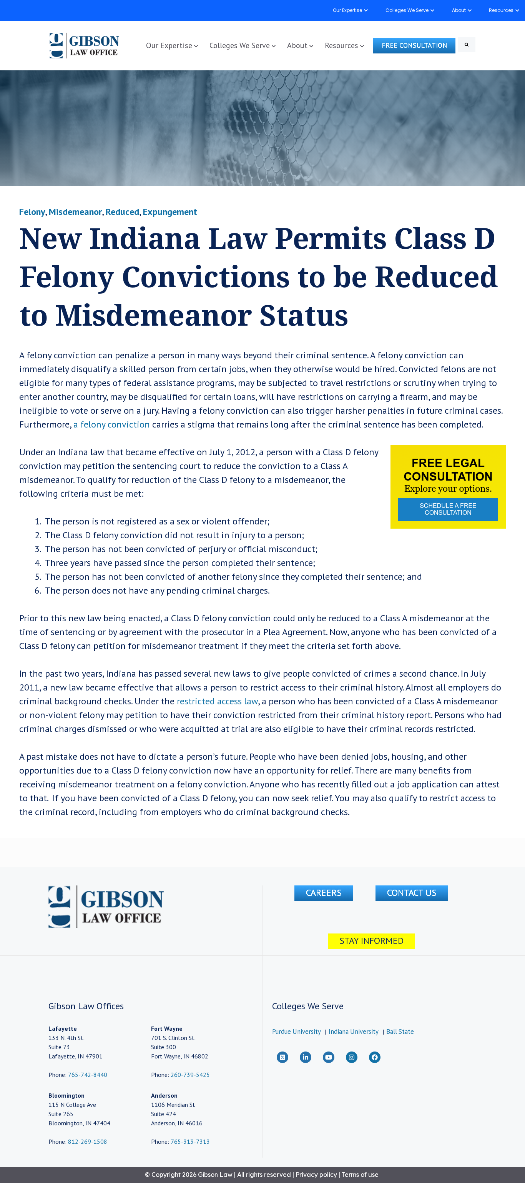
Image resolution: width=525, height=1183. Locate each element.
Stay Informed (371, 941)
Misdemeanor (75, 212)
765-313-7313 (190, 1141)
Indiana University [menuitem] (354, 1031)
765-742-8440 (86, 1074)
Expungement (170, 212)
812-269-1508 (87, 1141)
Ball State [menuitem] (400, 1031)
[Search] (466, 44)
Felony (32, 212)
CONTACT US (412, 892)
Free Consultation (414, 45)
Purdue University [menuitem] (296, 1031)
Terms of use (360, 1174)
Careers (324, 892)
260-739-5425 (190, 1074)
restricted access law (217, 701)
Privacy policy (316, 1174)
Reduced (122, 212)
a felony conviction (110, 424)
